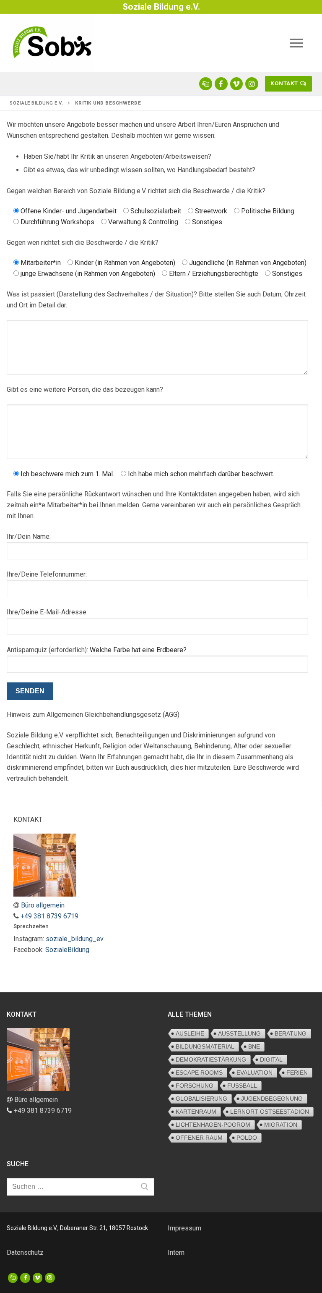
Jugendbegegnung (272, 1098)
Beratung (290, 1033)
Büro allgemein (43, 905)
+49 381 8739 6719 (49, 916)
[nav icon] (296, 43)
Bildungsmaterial (205, 1046)
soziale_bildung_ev (75, 939)
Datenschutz (25, 1252)
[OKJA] (13, 1278)
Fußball (242, 1085)
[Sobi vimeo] (236, 83)
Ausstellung (239, 1033)
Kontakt (284, 83)
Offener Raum (199, 1137)
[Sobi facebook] (221, 83)
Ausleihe (190, 1033)
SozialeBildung (67, 950)
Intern (176, 1252)
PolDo (246, 1137)
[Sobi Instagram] (251, 83)
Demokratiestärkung (211, 1059)
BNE (254, 1046)
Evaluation (254, 1072)
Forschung (194, 1085)
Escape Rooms (199, 1072)
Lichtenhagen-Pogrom (213, 1124)
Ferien (297, 1072)
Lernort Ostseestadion (269, 1111)
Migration (280, 1124)
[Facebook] (25, 1278)
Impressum (184, 1228)
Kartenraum (196, 1111)
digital (271, 1059)
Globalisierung (201, 1098)
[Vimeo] (37, 1278)
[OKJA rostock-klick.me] (205, 83)
